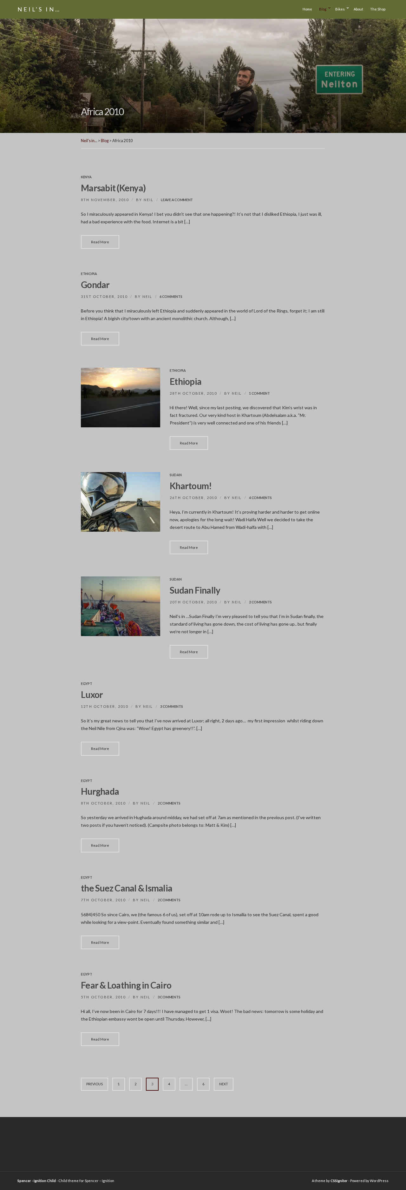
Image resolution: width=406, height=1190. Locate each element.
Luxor (92, 694)
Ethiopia (89, 274)
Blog (322, 9)
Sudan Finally (195, 590)
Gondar (95, 284)
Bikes (340, 9)
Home (307, 9)
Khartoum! (191, 485)
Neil (149, 200)
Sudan (176, 475)
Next (223, 1084)
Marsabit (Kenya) (113, 187)
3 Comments (171, 706)
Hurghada (100, 791)
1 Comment (259, 393)
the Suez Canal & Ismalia (126, 888)
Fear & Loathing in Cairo (126, 985)
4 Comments (260, 498)
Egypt (86, 683)
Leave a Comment (177, 200)
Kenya (86, 177)
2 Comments (260, 602)
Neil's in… (39, 9)
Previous (94, 1084)
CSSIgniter (339, 1181)
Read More (100, 242)
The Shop (377, 9)
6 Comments (171, 296)
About (358, 9)
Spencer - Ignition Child (36, 1181)
